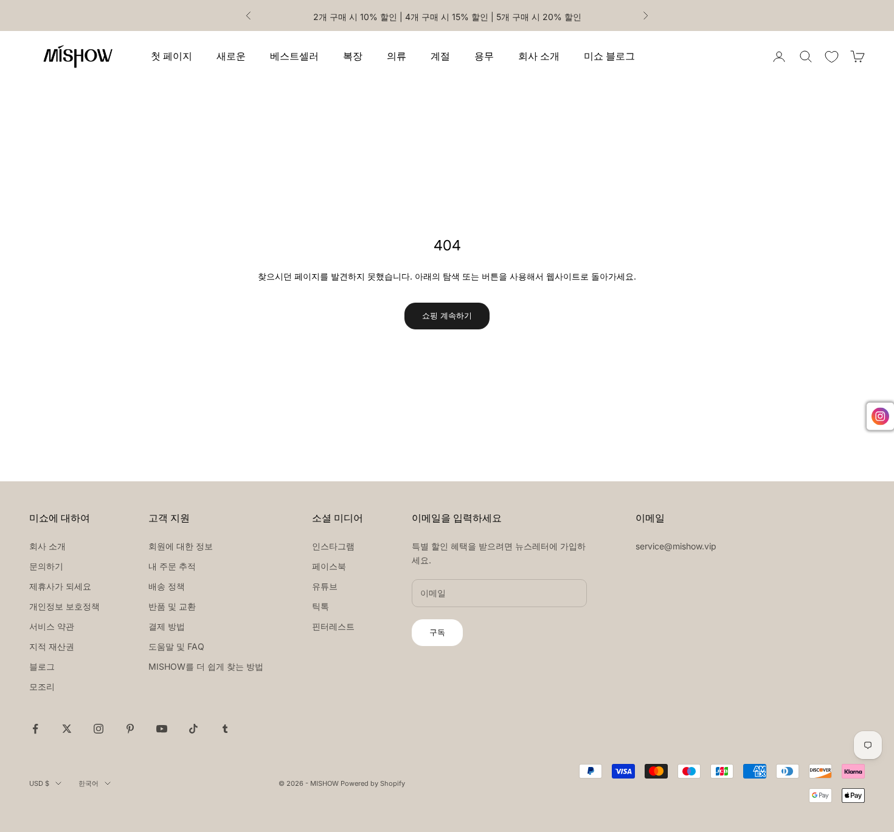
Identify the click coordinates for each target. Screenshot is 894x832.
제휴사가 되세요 (60, 586)
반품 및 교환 (172, 606)
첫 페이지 (171, 56)
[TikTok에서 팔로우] (193, 729)
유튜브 (325, 586)
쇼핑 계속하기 (447, 315)
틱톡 (320, 606)
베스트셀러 (294, 56)
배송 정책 (166, 586)
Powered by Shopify (373, 783)
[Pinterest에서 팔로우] (130, 729)
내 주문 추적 (172, 566)
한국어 (88, 783)
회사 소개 (539, 56)
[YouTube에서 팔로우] (162, 729)
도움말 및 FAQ (176, 646)
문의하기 (46, 566)
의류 (396, 56)
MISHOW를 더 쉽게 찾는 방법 (205, 666)
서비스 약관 (51, 626)
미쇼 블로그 (609, 56)
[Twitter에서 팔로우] (67, 729)
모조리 (42, 686)
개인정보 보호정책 (64, 606)
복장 (352, 56)
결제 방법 (166, 626)
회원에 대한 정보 (180, 546)
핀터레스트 (333, 626)
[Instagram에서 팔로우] (98, 729)
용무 (484, 56)
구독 (437, 632)
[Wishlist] (831, 56)
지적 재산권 (51, 646)
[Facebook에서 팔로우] (35, 729)
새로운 (231, 56)
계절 (440, 56)
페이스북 (329, 566)
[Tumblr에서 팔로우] (225, 729)
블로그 (42, 666)
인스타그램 (333, 546)
